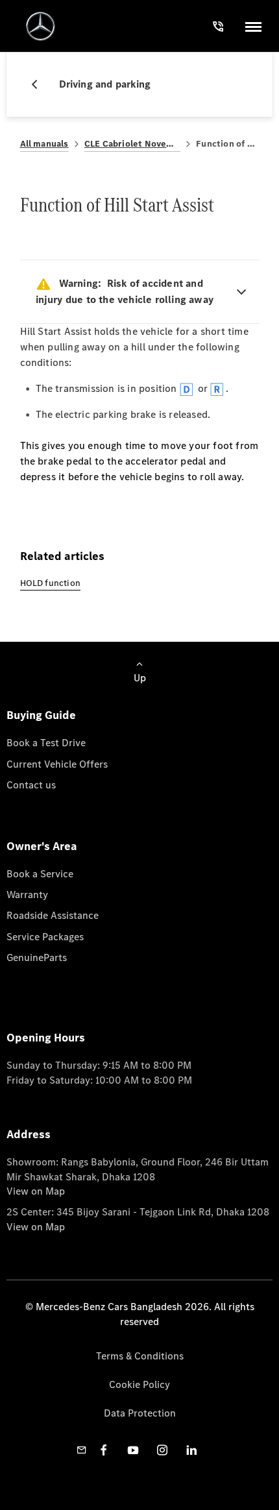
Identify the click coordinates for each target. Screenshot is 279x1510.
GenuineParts (36, 957)
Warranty (27, 894)
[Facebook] (104, 1450)
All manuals (44, 144)
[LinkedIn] (191, 1450)
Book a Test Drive (46, 742)
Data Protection (140, 1413)
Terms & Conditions (140, 1356)
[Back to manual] (39, 84)
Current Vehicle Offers (57, 764)
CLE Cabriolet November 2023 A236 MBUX (132, 144)
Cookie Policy (139, 1384)
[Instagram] (162, 1450)
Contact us (31, 785)
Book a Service (39, 874)
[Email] (82, 1450)
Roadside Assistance (52, 915)
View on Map (35, 1191)
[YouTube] (133, 1450)
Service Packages (45, 937)
